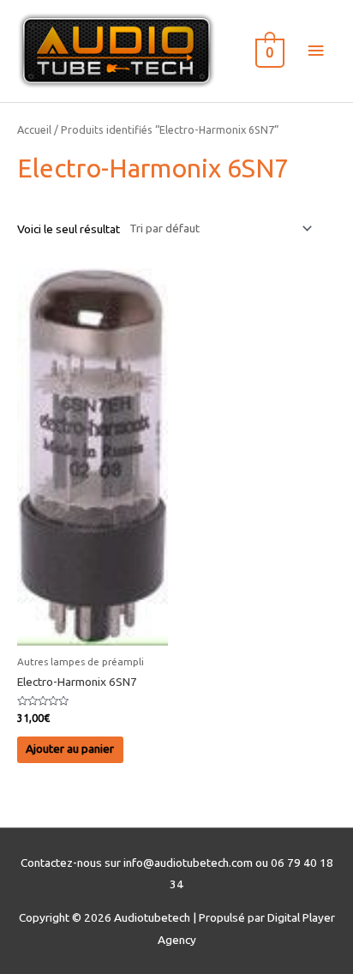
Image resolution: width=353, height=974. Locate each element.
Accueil (34, 129)
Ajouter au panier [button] (70, 748)
